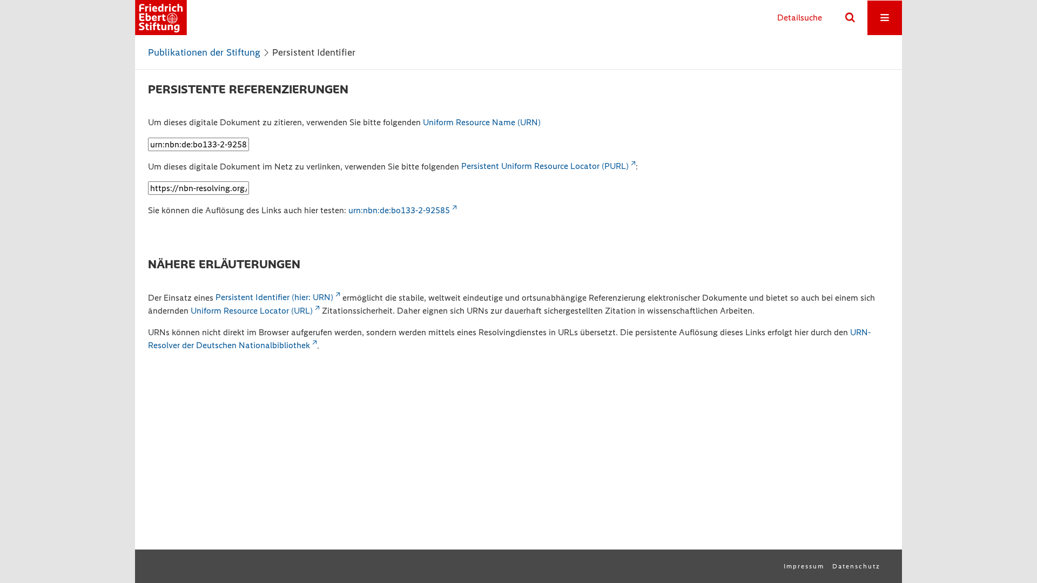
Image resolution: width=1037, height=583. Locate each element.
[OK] (850, 18)
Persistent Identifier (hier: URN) (274, 297)
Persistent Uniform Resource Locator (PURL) (545, 166)
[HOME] (161, 17)
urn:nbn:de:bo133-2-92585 (399, 210)
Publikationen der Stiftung (204, 52)
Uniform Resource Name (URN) (482, 122)
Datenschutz (856, 566)
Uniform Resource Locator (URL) (252, 311)
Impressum (804, 566)
